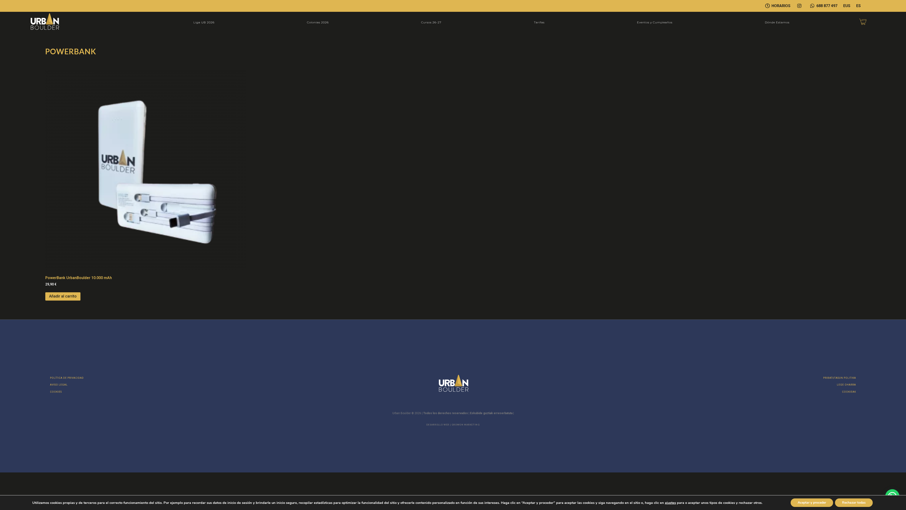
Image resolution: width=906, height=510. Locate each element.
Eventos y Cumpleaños (654, 22)
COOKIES (56, 392)
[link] (670, 502)
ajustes (670, 503)
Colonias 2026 (318, 22)
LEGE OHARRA (846, 384)
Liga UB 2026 (203, 22)
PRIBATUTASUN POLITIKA (839, 378)
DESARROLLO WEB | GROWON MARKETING (452, 424)
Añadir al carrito (63, 296)
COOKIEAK (849, 392)
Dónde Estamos (777, 22)
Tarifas (539, 22)
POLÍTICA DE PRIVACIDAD (67, 378)
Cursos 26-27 (431, 22)
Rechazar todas (854, 502)
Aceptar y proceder (812, 502)
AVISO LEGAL (59, 384)
